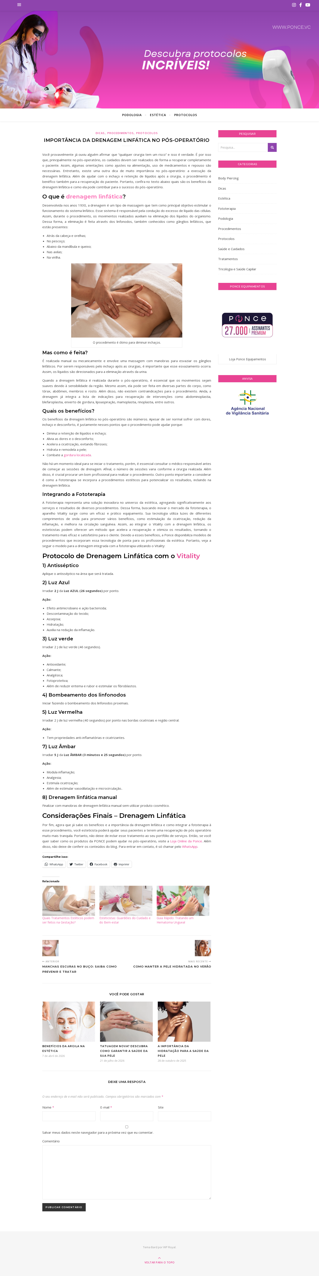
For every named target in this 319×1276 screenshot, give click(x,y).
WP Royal (169, 1247)
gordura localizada (77, 455)
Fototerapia (227, 208)
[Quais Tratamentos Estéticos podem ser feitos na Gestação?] (68, 901)
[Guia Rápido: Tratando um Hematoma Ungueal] (183, 901)
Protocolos (185, 115)
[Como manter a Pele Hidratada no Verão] (203, 948)
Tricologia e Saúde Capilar (237, 269)
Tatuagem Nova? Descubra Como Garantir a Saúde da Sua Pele (124, 1051)
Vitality (187, 556)
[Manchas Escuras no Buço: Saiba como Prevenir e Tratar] (50, 948)
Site (161, 1107)
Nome (48, 1107)
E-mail (106, 1107)
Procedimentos (120, 133)
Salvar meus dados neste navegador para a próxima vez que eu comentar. (97, 1132)
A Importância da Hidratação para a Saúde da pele (183, 1051)
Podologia (132, 115)
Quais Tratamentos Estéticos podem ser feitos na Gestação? (68, 920)
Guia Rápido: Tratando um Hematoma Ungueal (175, 920)
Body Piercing (228, 178)
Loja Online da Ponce (186, 841)
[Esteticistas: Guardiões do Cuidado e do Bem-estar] (125, 901)
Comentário (51, 1141)
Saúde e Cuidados (231, 249)
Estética (158, 115)
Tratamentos (228, 259)
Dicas (100, 133)
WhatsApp (189, 846)
